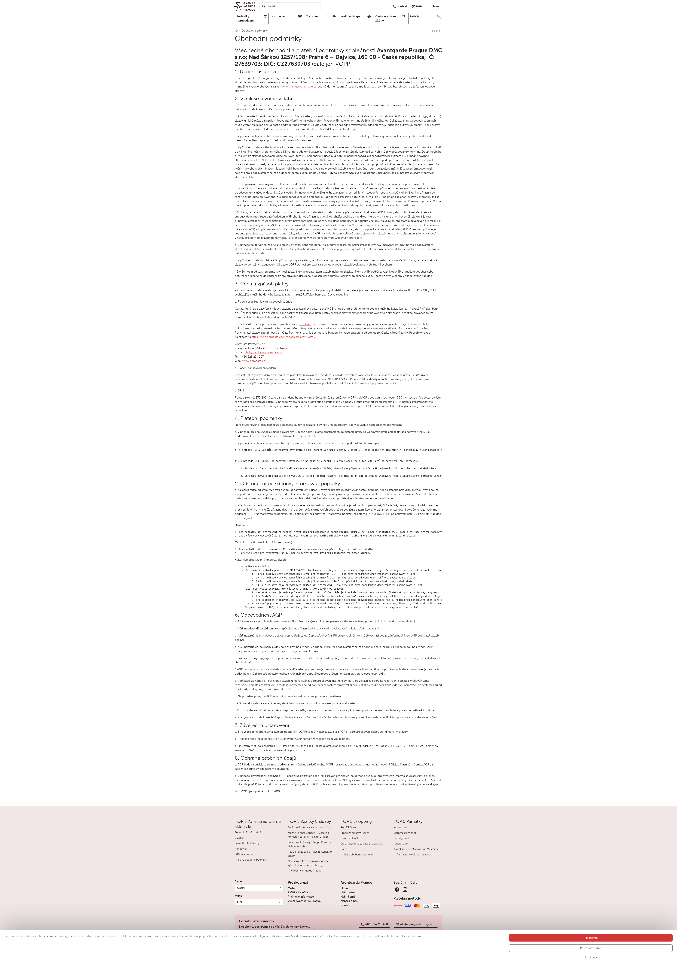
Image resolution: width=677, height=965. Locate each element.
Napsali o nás (349, 901)
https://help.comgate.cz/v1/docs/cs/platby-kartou (283, 337)
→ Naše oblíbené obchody (357, 854)
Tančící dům (401, 843)
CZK (240, 902)
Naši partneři (349, 892)
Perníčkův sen (349, 827)
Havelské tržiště (350, 838)
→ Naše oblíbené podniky (250, 859)
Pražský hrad (401, 838)
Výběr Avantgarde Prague (304, 901)
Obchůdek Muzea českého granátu (362, 843)
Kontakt (346, 905)
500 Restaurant (244, 854)
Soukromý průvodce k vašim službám (310, 827)
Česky (241, 887)
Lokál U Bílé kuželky (247, 843)
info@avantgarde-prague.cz (418, 924)
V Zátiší (239, 837)
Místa (291, 888)
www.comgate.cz (253, 361)
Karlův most (401, 827)
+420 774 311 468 (376, 924)
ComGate (305, 324)
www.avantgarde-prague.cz (298, 86)
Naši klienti (348, 896)
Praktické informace (301, 896)
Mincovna (241, 848)
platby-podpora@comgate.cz (263, 352)
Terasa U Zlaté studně (248, 832)
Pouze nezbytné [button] (590, 948)
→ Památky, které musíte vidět (412, 854)
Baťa (343, 849)
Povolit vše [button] (591, 937)
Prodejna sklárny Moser (355, 832)
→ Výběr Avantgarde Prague (304, 870)
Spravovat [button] (590, 957)
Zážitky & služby (298, 892)
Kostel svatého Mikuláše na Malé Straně (417, 849)
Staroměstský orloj (405, 832)
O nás (344, 888)
